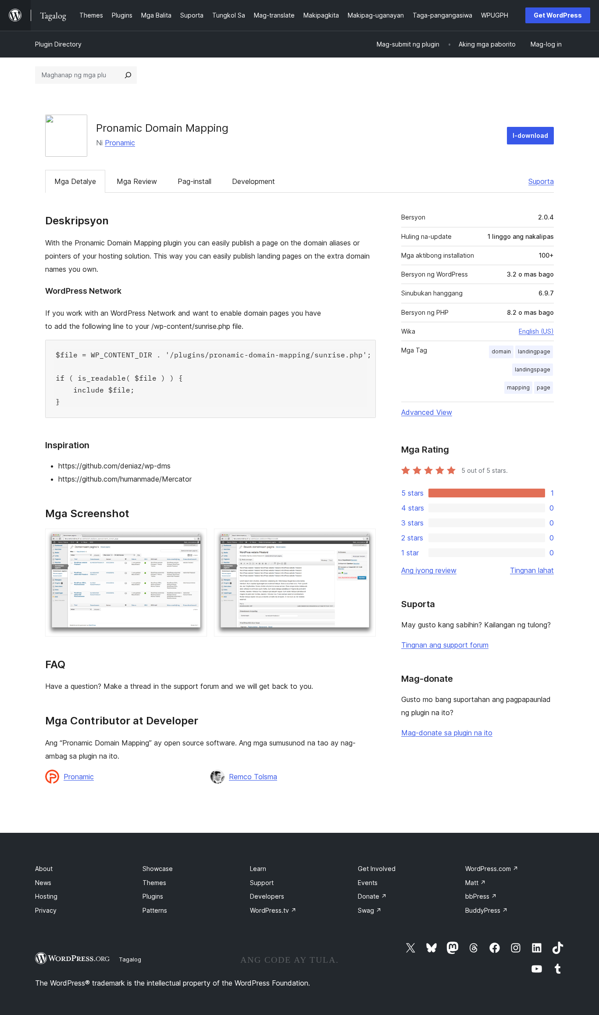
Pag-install (194, 181)
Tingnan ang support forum (444, 645)
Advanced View (426, 412)
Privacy (46, 910)
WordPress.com (491, 868)
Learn (258, 868)
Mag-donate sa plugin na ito (446, 732)
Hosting (46, 896)
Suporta (541, 181)
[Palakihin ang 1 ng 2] (195, 540)
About (44, 868)
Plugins (153, 896)
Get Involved (377, 868)
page (543, 387)
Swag (370, 910)
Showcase (158, 868)
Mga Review (137, 181)
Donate (372, 896)
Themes (154, 882)
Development (253, 181)
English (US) (536, 331)
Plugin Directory (58, 44)
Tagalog (130, 959)
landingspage (532, 369)
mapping (518, 387)
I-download (530, 135)
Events (368, 882)
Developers (267, 896)
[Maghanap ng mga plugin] (128, 75)
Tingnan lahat (532, 570)
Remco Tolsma (253, 776)
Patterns (155, 910)
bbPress (481, 896)
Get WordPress (558, 15)
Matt (475, 882)
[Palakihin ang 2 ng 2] (364, 540)
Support (262, 882)
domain (501, 351)
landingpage (534, 351)
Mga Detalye (75, 181)
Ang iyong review (428, 570)
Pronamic (120, 142)
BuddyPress (486, 910)
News (43, 882)
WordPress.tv (273, 910)
